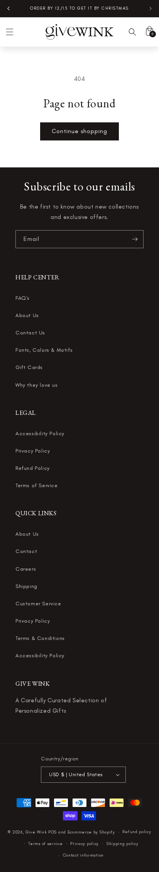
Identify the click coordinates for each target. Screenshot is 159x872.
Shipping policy (123, 843)
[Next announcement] (150, 8)
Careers (25, 569)
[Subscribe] (134, 239)
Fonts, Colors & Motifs (44, 350)
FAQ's (22, 298)
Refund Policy (32, 468)
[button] (9, 31)
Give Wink (36, 832)
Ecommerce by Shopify (91, 832)
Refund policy (136, 831)
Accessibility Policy (39, 433)
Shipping (26, 586)
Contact (26, 551)
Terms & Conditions (40, 638)
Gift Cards (29, 367)
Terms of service (45, 843)
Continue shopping (79, 131)
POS (52, 832)
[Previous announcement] (8, 8)
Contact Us (30, 332)
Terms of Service (36, 485)
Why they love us (36, 385)
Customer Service (38, 603)
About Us (27, 315)
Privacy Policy (32, 451)
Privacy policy (84, 843)
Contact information (83, 855)
